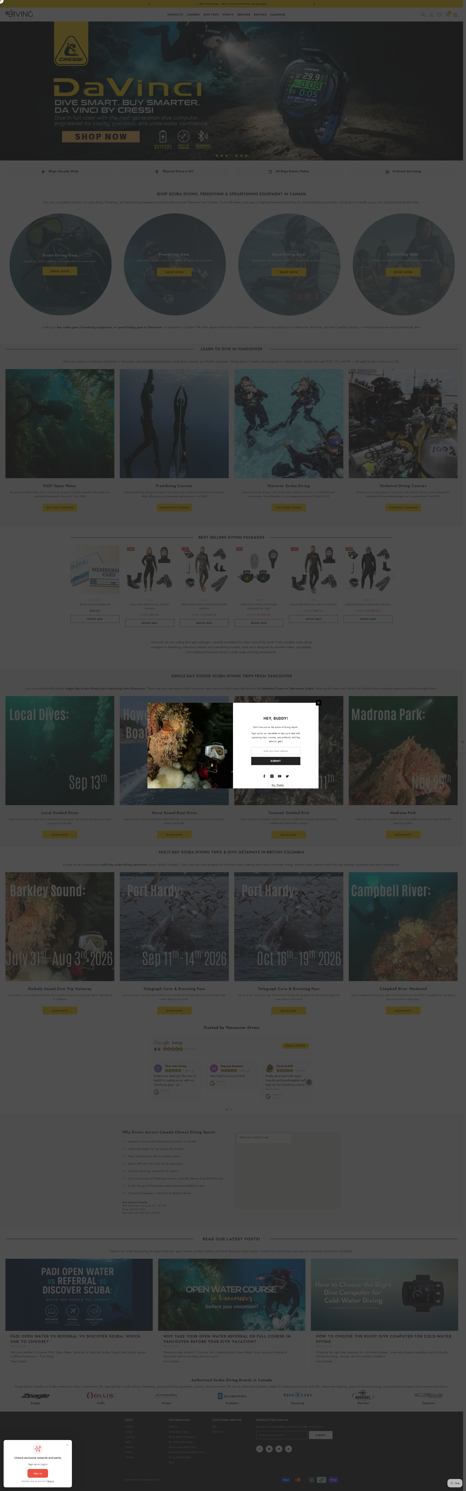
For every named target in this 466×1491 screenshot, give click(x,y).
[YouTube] (279, 776)
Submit (275, 761)
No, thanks (278, 785)
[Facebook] (264, 776)
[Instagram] (272, 776)
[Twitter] (287, 776)
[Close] (318, 703)
